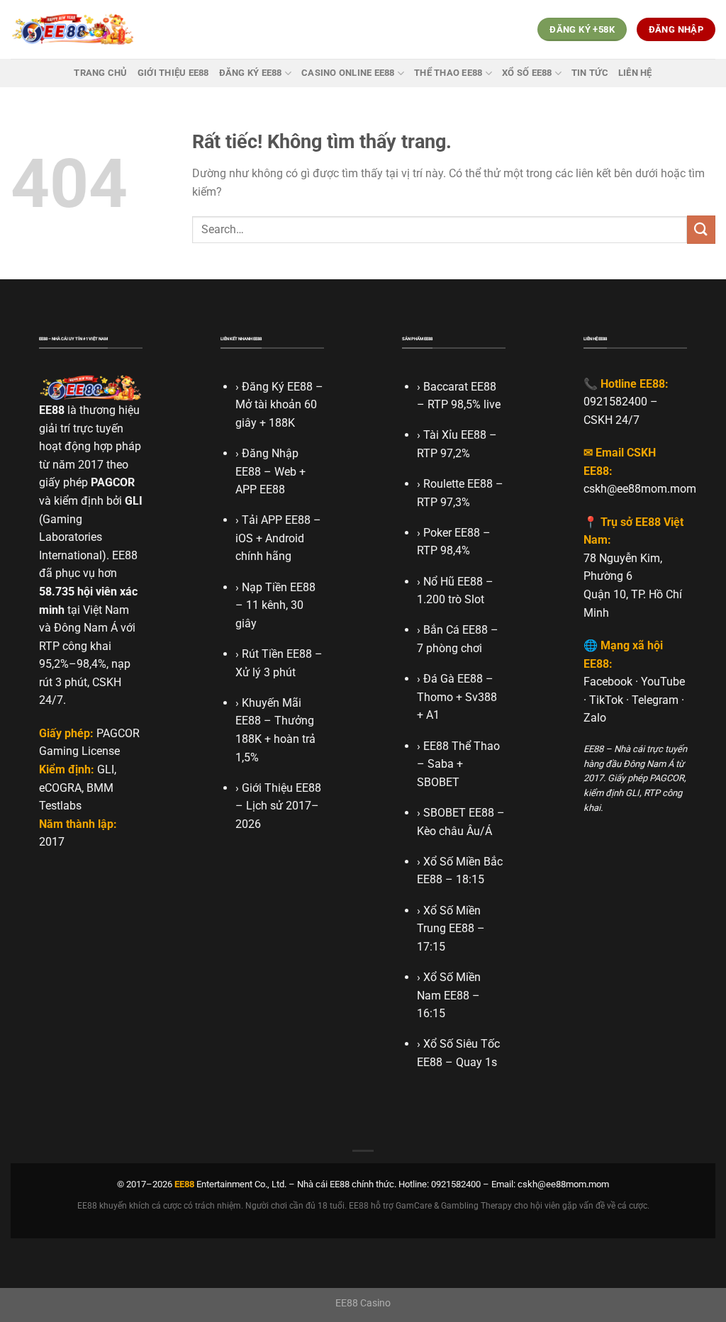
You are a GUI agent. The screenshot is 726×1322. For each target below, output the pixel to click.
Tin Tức (589, 72)
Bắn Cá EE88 (455, 630)
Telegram (655, 700)
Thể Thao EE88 (448, 72)
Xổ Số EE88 (527, 72)
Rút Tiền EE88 (277, 654)
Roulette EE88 (458, 484)
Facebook (607, 681)
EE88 (52, 410)
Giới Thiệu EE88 (281, 788)
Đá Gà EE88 (453, 678)
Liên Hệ (635, 72)
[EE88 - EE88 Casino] (73, 29)
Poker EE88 (451, 532)
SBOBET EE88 (458, 812)
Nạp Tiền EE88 (278, 587)
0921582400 (615, 401)
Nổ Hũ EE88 (453, 581)
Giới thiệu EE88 (173, 72)
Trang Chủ (100, 72)
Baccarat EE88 (459, 386)
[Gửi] (701, 229)
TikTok (606, 700)
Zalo (594, 717)
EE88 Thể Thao (461, 746)
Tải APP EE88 (276, 520)
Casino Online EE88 (348, 72)
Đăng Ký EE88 (277, 386)
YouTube (663, 681)
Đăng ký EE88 (250, 72)
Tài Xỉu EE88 (454, 435)
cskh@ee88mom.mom (639, 488)
